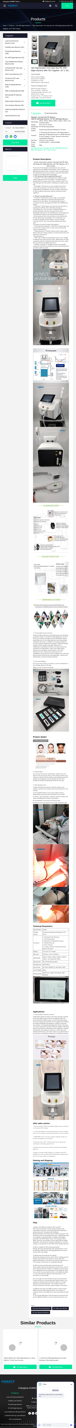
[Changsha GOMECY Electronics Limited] (13, 6)
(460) (13, 52)
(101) (13, 96)
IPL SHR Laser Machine (60, 1308)
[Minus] (71, 1384)
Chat (67, 5)
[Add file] (39, 1425)
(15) (12, 115)
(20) (14, 105)
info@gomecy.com (49, 1)
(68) (14, 91)
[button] (34, 64)
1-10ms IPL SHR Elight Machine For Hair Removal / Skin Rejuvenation (17, 1359)
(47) (13, 74)
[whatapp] (11, 136)
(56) (14, 63)
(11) (14, 101)
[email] (15, 136)
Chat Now (15, 142)
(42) (14, 57)
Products (11, 25)
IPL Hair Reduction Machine (40, 1312)
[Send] (71, 1425)
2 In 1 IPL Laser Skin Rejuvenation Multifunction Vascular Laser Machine (55, 1359)
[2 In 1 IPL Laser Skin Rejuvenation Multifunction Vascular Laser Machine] (55, 1343)
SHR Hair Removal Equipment (41, 1308)
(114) (11, 42)
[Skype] (6, 136)
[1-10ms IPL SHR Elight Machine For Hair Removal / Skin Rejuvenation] (20, 1343)
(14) (15, 110)
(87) (13, 69)
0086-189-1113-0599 (66, 1)
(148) (13, 86)
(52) (12, 79)
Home (4, 25)
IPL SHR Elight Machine (23, 25)
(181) (14, 47)
